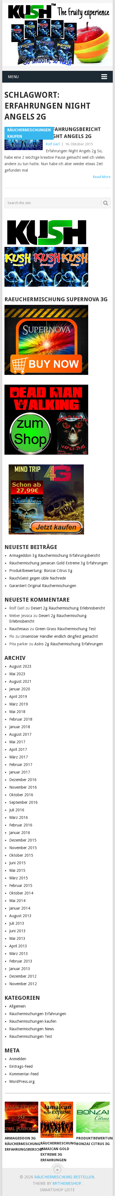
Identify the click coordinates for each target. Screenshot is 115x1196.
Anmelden (17, 1059)
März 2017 (18, 757)
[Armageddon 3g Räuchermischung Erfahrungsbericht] (21, 1117)
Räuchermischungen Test (30, 1036)
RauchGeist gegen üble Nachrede (37, 578)
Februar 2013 (20, 961)
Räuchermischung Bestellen (64, 1177)
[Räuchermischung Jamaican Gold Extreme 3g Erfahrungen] (57, 1120)
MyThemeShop (66, 1183)
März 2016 (18, 817)
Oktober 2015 (21, 855)
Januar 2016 (19, 832)
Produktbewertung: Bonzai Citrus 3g (40, 570)
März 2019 (18, 704)
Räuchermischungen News (31, 1029)
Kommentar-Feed (24, 1074)
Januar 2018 (19, 727)
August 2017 (20, 734)
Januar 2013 (19, 968)
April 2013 (18, 946)
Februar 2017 (20, 764)
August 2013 (20, 916)
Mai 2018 (17, 711)
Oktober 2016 (21, 795)
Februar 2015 (20, 885)
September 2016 (23, 802)
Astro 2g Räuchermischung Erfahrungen (68, 644)
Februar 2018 (20, 719)
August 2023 (20, 666)
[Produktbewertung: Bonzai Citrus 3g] (93, 1117)
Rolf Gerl (53, 144)
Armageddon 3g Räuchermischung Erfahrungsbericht (54, 555)
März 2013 (18, 953)
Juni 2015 (17, 863)
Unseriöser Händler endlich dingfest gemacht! (59, 636)
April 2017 (18, 749)
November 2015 (23, 847)
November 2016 (23, 787)
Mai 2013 (17, 938)
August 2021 (20, 681)
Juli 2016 (16, 810)
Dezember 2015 (23, 840)
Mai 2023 (17, 674)
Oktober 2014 (21, 893)
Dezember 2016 (23, 779)
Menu (13, 76)
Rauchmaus (19, 629)
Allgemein (17, 1006)
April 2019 (18, 696)
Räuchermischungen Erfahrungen (37, 1014)
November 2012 (23, 984)
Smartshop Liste (57, 1190)
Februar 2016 (20, 825)
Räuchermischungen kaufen (32, 1021)
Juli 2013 (16, 923)
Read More (102, 177)
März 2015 (18, 878)
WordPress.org (22, 1081)
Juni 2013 (17, 931)
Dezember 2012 (23, 976)
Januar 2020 (19, 689)
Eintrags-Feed (21, 1066)
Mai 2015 (17, 870)
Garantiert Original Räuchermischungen (42, 585)
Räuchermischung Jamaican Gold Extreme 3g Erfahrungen (58, 563)
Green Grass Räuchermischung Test (65, 629)
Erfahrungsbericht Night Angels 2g (73, 132)
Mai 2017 (17, 742)
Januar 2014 (19, 908)
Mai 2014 (17, 900)
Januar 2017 (19, 772)
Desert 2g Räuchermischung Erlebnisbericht (68, 608)
